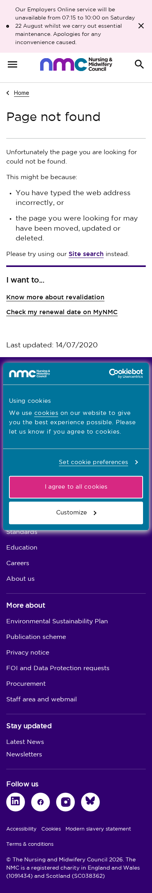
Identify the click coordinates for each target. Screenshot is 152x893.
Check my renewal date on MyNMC (62, 312)
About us (20, 579)
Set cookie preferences (93, 462)
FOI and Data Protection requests (58, 668)
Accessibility (21, 829)
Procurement (26, 684)
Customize (71, 512)
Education (21, 548)
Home (21, 92)
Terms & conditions (29, 844)
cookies (46, 413)
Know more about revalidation (55, 297)
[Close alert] (141, 26)
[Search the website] (139, 64)
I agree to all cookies (76, 486)
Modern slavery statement (98, 829)
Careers (17, 563)
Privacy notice (27, 653)
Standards (21, 532)
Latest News (25, 742)
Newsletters (24, 755)
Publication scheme (36, 637)
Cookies (51, 829)
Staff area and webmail (41, 700)
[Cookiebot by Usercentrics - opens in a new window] (109, 373)
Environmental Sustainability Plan (57, 621)
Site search (86, 254)
